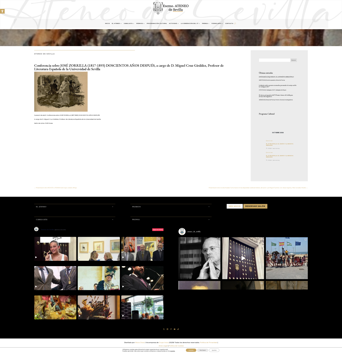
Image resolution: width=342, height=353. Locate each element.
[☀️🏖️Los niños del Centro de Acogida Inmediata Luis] (287, 258)
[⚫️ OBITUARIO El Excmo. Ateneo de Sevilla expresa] (199, 258)
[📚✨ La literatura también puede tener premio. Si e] (243, 258)
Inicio (107, 23)
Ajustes (214, 350)
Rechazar (203, 350)
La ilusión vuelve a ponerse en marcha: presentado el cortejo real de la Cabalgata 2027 (277, 86)
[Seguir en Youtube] (174, 329)
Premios (139, 23)
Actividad (173, 23)
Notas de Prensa (280, 80)
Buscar (293, 60)
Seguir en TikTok (158, 229)
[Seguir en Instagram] (167, 329)
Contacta (229, 23)
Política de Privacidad (208, 342)
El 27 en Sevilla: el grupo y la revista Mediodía (279, 144)
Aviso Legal (163, 346)
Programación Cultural (157, 23)
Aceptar (191, 350)
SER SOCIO (235, 206)
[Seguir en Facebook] (171, 329)
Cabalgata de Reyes (280, 90)
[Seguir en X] (163, 329)
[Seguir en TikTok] (178, 329)
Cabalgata (128, 23)
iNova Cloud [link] (140, 342)
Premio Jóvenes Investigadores (284, 99)
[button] (2, 11)
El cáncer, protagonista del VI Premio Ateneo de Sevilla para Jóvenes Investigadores (276, 95)
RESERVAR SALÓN (255, 206)
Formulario (216, 23)
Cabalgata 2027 (270, 90)
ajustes (172, 351)
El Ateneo (116, 23)
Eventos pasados (270, 80)
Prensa (205, 23)
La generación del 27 (189, 23)
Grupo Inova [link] (164, 342)
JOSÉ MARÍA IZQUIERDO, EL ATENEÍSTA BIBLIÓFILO (276, 77)
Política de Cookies (176, 346)
